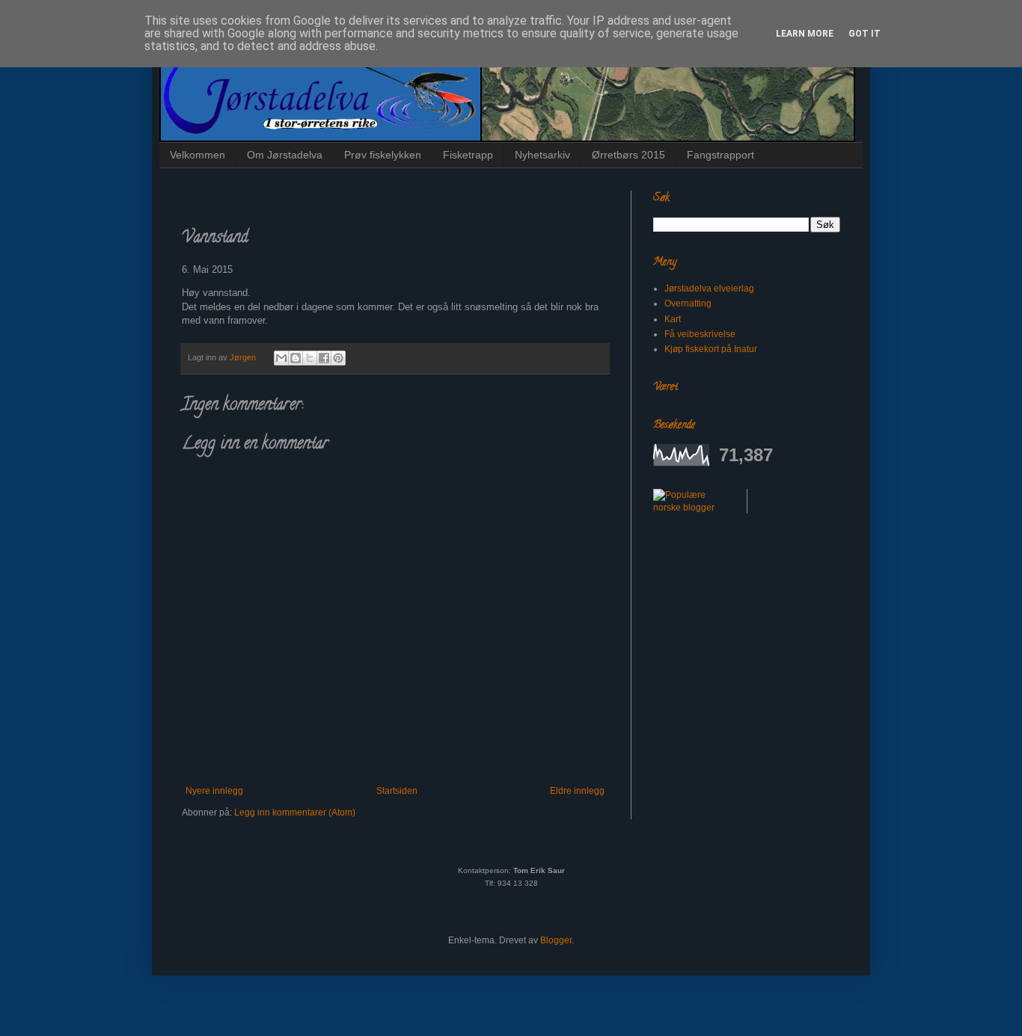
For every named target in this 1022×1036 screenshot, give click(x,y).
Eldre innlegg (577, 791)
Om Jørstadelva (284, 155)
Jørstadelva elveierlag (709, 288)
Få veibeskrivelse (699, 334)
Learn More (804, 33)
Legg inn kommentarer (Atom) (294, 812)
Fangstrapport (720, 155)
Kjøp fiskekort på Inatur (710, 349)
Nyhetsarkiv (542, 155)
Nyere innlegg (214, 791)
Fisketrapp (468, 155)
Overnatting (688, 303)
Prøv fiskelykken (382, 155)
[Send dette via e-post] (281, 358)
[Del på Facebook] (323, 358)
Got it (864, 33)
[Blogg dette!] (295, 358)
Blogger (556, 940)
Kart (672, 319)
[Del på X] (309, 358)
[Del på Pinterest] (338, 358)
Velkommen (197, 155)
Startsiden (396, 791)
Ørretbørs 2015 (628, 155)
